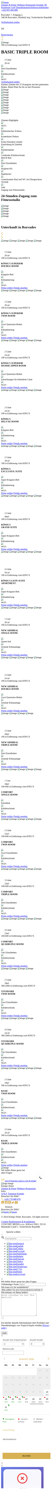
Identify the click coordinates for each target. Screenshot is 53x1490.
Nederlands (22, 1254)
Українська (22, 1266)
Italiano (20, 1256)
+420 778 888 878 (11, 1199)
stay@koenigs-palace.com (17, 1181)
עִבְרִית (19, 1269)
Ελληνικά (21, 1274)
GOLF (4, 1193)
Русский (21, 1251)
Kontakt (40, 5)
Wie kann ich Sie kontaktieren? (15, 1287)
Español (20, 1264)
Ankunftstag (8, 1430)
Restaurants (30, 5)
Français (20, 1259)
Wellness (21, 5)
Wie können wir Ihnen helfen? (14, 1292)
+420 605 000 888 (9, 10)
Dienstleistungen (23, 7)
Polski (19, 1271)
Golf (13, 7)
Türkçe (20, 1261)
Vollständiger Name (10, 1284)
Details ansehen (20, 288)
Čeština (20, 1248)
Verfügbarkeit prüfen (10, 22)
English (20, 1246)
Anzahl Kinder (36, 1340)
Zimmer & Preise (8, 5)
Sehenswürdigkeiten (40, 7)
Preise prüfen (7, 288)
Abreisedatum (9, 1439)
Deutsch (20, 1243)
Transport (12, 1193)
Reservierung (7, 35)
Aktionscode (8, 1348)
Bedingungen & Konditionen (22, 1221)
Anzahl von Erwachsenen (15, 1340)
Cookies (4, 1221)
